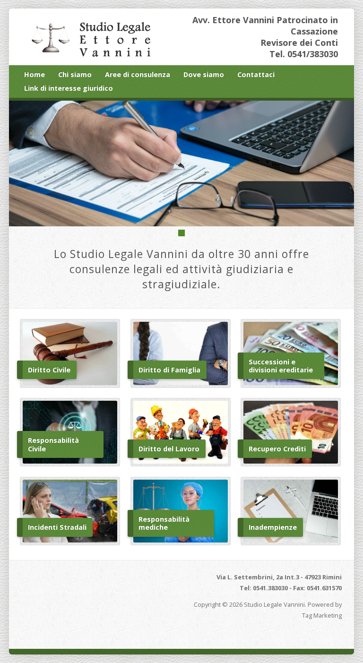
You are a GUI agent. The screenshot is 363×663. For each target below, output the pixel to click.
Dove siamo (203, 74)
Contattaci (256, 74)
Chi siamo (75, 74)
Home (34, 74)
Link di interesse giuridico (68, 88)
